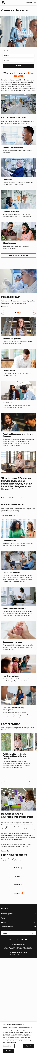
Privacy (13, 945)
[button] (3, 310)
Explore (35, 920)
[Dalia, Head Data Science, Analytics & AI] (18, 460)
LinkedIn (17, 866)
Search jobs (5, 849)
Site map (12, 946)
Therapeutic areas (35, 924)
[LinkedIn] (9, 937)
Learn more (5, 304)
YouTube (17, 874)
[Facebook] (13, 937)
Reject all (28, 1045)
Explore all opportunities (17, 255)
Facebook (17, 882)
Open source (19, 946)
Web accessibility (28, 946)
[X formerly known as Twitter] (18, 937)
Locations (6, 946)
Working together (35, 912)
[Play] (5, 110)
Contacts (29, 945)
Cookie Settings (21, 945)
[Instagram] (22, 937)
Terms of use (7, 945)
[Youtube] (26, 937)
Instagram (17, 891)
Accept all (8, 1050)
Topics (35, 916)
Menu (35, 2)
